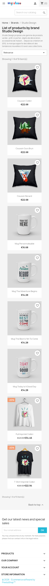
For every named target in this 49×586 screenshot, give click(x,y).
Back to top (36, 504)
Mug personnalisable (24, 243)
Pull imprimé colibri (24, 434)
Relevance (24, 52)
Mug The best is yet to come (24, 339)
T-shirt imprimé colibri (24, 482)
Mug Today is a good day (24, 386)
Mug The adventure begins (24, 291)
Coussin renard (24, 196)
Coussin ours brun (24, 148)
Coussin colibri (24, 101)
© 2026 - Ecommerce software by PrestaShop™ (18, 581)
